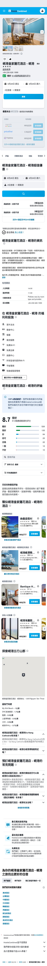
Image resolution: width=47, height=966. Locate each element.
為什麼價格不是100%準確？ (15, 951)
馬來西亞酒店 (8, 920)
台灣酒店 (6, 896)
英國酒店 (6, 910)
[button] (4, 11)
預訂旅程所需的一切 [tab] (33, 880)
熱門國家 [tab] (7, 880)
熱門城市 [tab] (18, 880)
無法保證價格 (38, 935)
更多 (4, 277)
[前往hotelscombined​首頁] (17, 11)
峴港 (20, 962)
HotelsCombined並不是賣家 (15, 942)
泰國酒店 (6, 923)
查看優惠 (34, 533)
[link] (12, 539)
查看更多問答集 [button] (23, 807)
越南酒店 (6, 916)
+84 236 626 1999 (10, 72)
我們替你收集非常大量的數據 (16, 947)
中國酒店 (6, 899)
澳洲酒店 (6, 892)
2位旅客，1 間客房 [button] (12, 90)
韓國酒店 (6, 906)
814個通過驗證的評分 (21, 75)
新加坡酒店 (7, 913)
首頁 (4, 962)
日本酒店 (6, 903)
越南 (9, 962)
